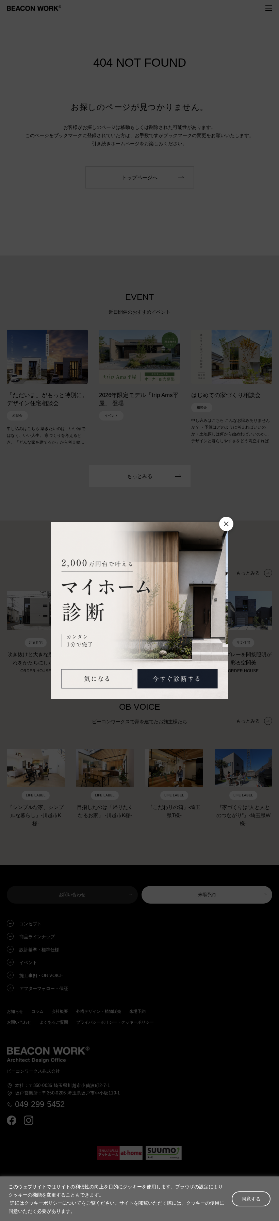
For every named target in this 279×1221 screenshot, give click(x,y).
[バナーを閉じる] (226, 524)
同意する (251, 1199)
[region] (139, 1198)
